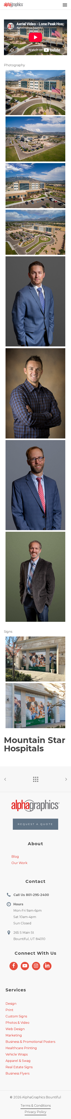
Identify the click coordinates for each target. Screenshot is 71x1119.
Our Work (19, 863)
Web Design (15, 1029)
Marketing (14, 1035)
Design (11, 1004)
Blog (15, 856)
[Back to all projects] (35, 778)
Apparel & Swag (18, 1061)
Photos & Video (17, 1023)
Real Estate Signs (19, 1067)
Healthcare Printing (21, 1048)
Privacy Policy (35, 1112)
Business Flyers (17, 1073)
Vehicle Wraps (17, 1054)
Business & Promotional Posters (30, 1042)
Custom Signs (16, 1016)
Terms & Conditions (36, 1105)
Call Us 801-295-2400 (31, 895)
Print (9, 1010)
